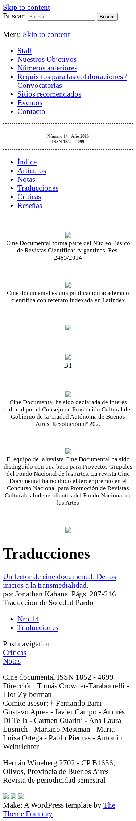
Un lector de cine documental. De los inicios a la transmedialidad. (59, 580)
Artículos (31, 170)
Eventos (29, 102)
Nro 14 (28, 619)
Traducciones (37, 188)
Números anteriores (47, 68)
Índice (27, 162)
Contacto (31, 111)
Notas (26, 179)
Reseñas (29, 205)
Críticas (29, 196)
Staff (24, 50)
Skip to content (26, 7)
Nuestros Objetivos (47, 59)
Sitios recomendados (49, 94)
